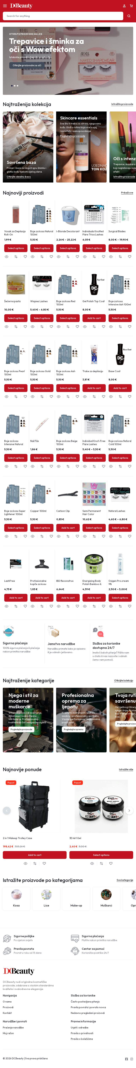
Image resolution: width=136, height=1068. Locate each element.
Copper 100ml (38, 511)
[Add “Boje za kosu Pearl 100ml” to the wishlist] (25, 397)
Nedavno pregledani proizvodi (88, 1013)
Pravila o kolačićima (82, 1038)
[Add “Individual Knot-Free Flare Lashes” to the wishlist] (103, 466)
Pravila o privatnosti (82, 1033)
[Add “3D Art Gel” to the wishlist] (110, 863)
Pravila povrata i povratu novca (88, 1007)
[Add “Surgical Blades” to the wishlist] (129, 257)
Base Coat (114, 371)
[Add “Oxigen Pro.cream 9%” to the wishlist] (129, 606)
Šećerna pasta (12, 301)
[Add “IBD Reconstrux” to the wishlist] (77, 606)
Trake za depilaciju (93, 371)
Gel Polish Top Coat (94, 301)
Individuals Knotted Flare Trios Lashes (93, 233)
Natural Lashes (117, 511)
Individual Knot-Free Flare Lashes (94, 442)
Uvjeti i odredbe (79, 1027)
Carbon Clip (63, 511)
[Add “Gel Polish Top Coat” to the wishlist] (103, 327)
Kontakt (7, 1013)
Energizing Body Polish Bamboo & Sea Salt (92, 584)
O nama (7, 1001)
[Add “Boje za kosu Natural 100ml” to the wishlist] (51, 257)
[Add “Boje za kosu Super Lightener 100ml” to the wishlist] (25, 536)
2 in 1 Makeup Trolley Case (17, 838)
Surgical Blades (117, 231)
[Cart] (131, 6)
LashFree (9, 580)
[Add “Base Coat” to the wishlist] (129, 397)
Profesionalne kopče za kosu (38, 582)
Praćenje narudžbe (13, 1027)
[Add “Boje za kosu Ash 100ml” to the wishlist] (77, 397)
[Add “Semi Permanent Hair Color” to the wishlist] (103, 536)
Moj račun (8, 1033)
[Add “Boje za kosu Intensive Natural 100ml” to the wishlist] (25, 466)
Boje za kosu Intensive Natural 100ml (13, 444)
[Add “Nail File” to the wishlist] (51, 466)
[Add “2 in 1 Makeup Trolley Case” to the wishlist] (44, 863)
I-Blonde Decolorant (68, 231)
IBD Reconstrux (64, 580)
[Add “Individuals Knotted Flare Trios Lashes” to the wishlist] (103, 257)
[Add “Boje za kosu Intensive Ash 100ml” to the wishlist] (129, 327)
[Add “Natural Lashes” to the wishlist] (129, 536)
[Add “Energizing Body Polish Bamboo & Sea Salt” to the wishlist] (103, 606)
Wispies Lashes (39, 301)
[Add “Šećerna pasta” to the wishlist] (25, 327)
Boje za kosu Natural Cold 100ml (120, 442)
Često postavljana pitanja (85, 1001)
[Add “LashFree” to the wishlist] (25, 606)
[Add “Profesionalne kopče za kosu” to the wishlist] (51, 606)
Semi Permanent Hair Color (92, 512)
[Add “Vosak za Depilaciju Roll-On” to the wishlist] (25, 257)
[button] (12, 85)
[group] (15, 214)
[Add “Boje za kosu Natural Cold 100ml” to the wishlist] (129, 466)
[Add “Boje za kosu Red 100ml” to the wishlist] (77, 327)
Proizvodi (8, 1007)
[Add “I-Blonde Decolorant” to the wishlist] (77, 257)
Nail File (34, 441)
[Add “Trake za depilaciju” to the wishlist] (103, 397)
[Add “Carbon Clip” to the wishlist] (77, 536)
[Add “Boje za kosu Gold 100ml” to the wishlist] (51, 397)
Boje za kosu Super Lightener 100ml (15, 512)
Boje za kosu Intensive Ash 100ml (120, 303)
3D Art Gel (75, 838)
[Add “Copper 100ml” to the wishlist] (51, 536)
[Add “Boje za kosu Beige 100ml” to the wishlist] (77, 466)
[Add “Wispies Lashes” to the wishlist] (51, 327)
